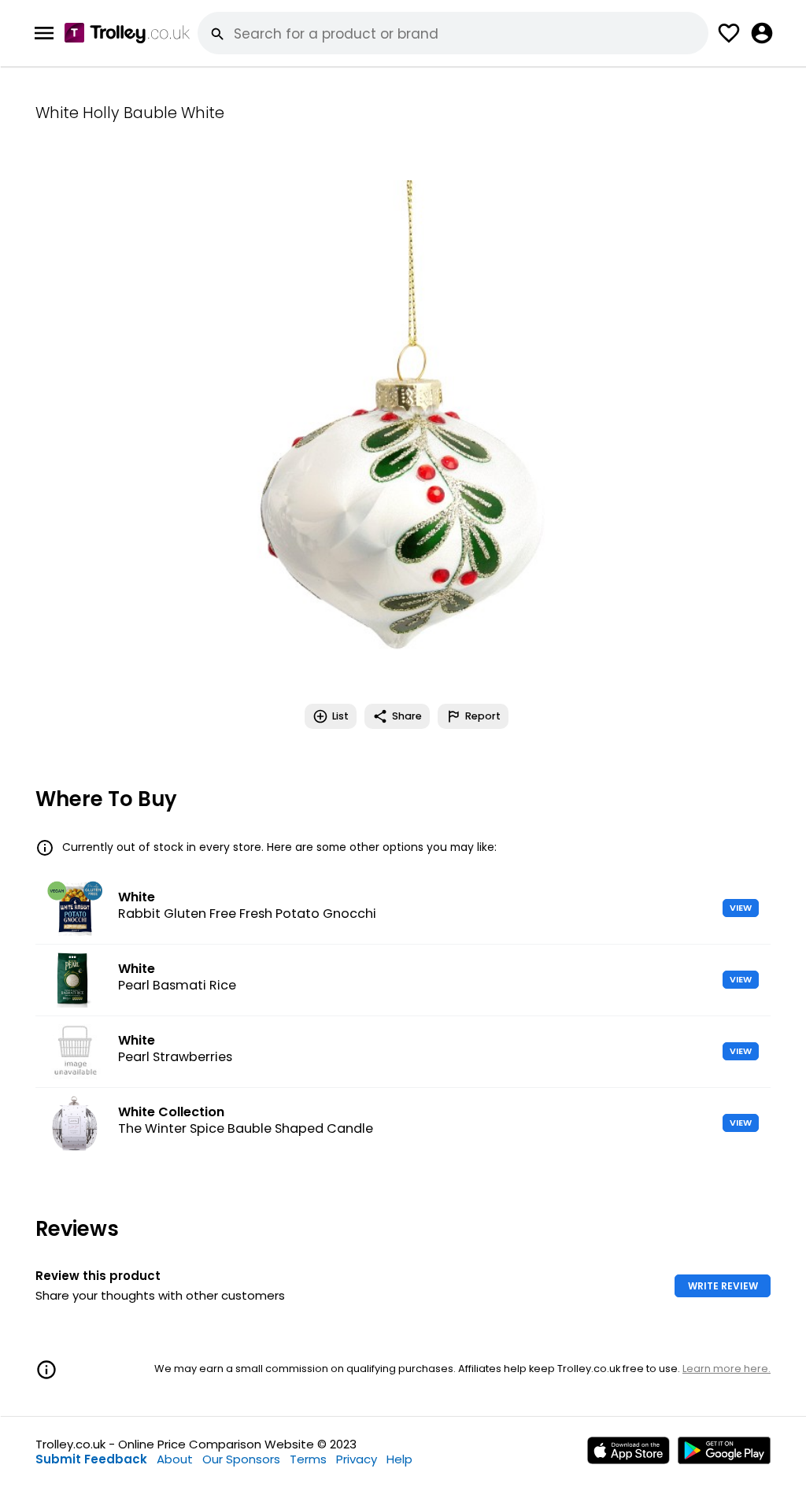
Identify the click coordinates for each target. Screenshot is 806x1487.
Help (399, 1459)
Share (407, 715)
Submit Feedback (91, 1459)
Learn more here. (726, 1368)
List (340, 715)
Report (483, 715)
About (175, 1459)
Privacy (356, 1459)
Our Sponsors (241, 1459)
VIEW (741, 907)
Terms (308, 1459)
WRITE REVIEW (723, 1286)
